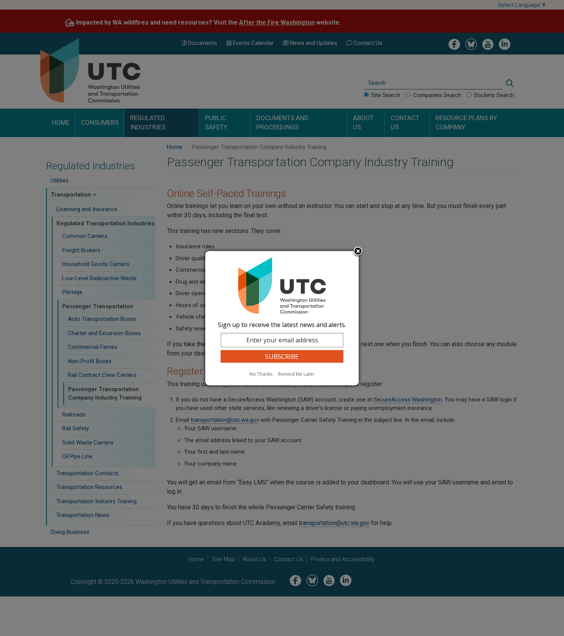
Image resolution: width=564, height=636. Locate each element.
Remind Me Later (296, 374)
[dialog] (282, 318)
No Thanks (260, 374)
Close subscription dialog (358, 252)
